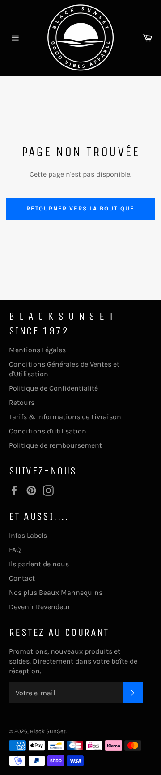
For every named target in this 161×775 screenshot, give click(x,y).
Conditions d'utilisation (47, 431)
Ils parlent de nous (39, 564)
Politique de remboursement (55, 445)
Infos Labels (28, 535)
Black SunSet (48, 731)
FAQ (15, 549)
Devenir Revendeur (39, 606)
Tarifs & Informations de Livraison (65, 416)
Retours (21, 402)
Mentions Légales (37, 350)
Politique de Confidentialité (53, 388)
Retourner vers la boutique (80, 208)
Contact (22, 578)
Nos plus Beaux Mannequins (55, 592)
